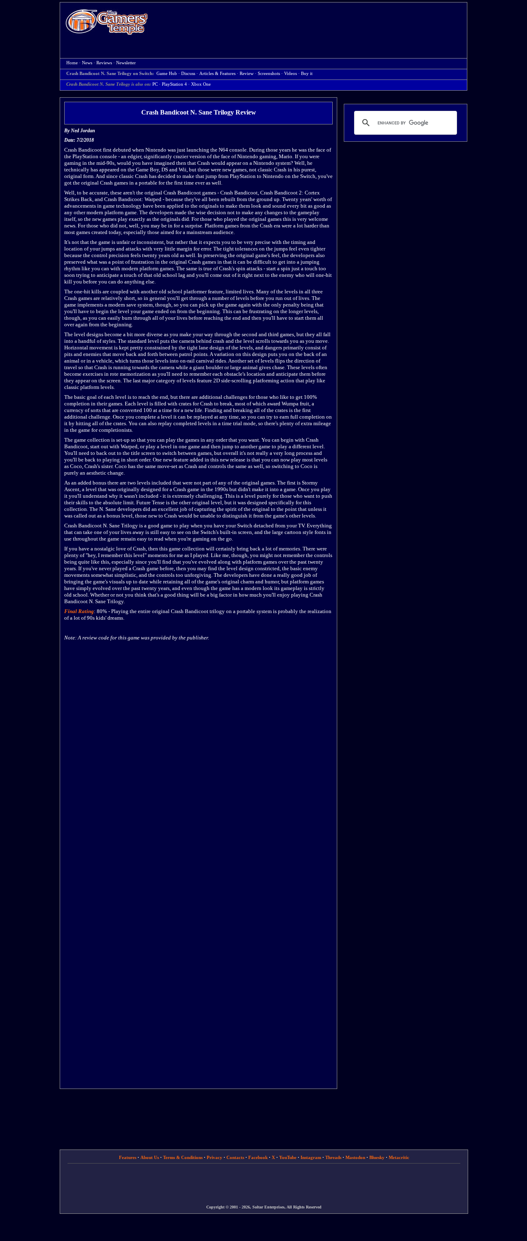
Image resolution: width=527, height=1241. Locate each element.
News (87, 63)
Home (106, 22)
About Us (149, 1157)
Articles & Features (217, 73)
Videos (290, 73)
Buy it (306, 73)
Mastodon (355, 1157)
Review (247, 73)
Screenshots (269, 73)
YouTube (287, 1157)
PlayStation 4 (174, 84)
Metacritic (399, 1157)
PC (155, 84)
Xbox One (201, 84)
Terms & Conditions (183, 1157)
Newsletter (126, 63)
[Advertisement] (312, 23)
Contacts (235, 1157)
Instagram (311, 1157)
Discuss (188, 73)
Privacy (214, 1157)
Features (127, 1157)
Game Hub (166, 73)
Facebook (258, 1157)
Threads (333, 1157)
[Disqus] (198, 754)
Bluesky (377, 1157)
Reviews (104, 63)
